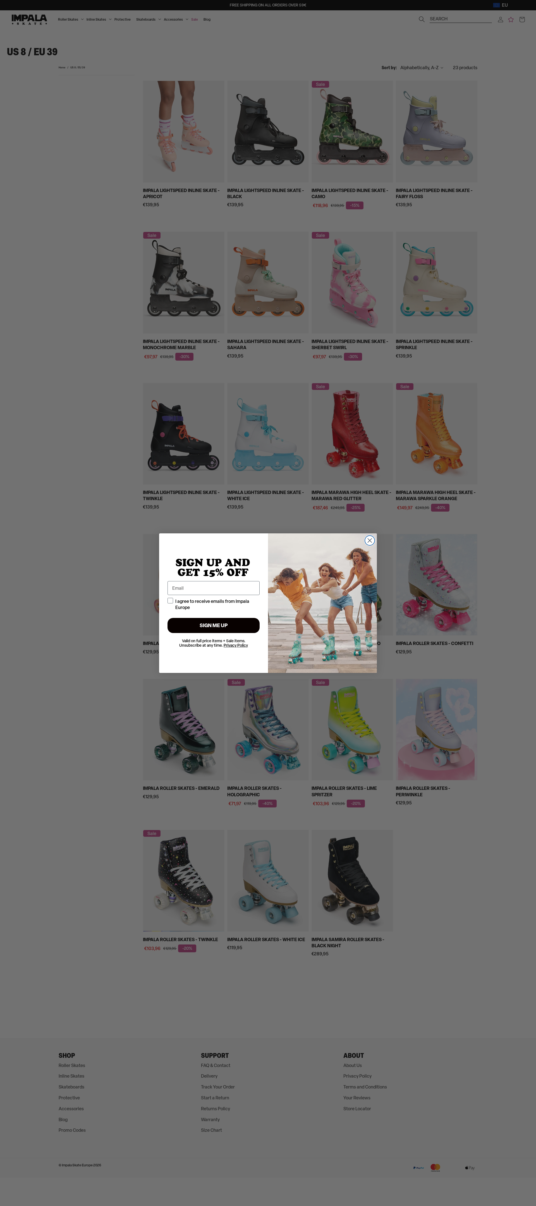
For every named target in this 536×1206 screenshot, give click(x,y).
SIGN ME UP (214, 625)
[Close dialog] (370, 540)
